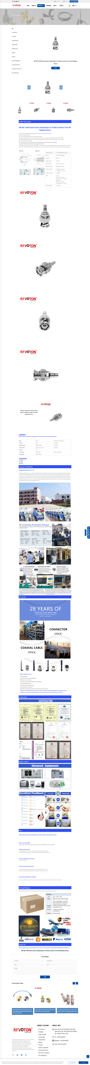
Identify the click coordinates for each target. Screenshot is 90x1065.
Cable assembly (15, 40)
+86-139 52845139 (73, 1)
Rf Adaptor (22, 18)
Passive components (16, 60)
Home (28, 5)
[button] (74, 983)
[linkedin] (14, 1)
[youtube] (16, 1)
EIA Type (13, 56)
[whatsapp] (18, 1)
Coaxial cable (14, 44)
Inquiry (55, 68)
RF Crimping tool (42, 1055)
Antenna (13, 52)
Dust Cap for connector (16, 68)
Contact (62, 5)
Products (40, 5)
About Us (34, 5)
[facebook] (12, 1)
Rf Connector (14, 32)
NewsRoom (48, 5)
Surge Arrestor (15, 48)
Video (54, 5)
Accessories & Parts (16, 64)
